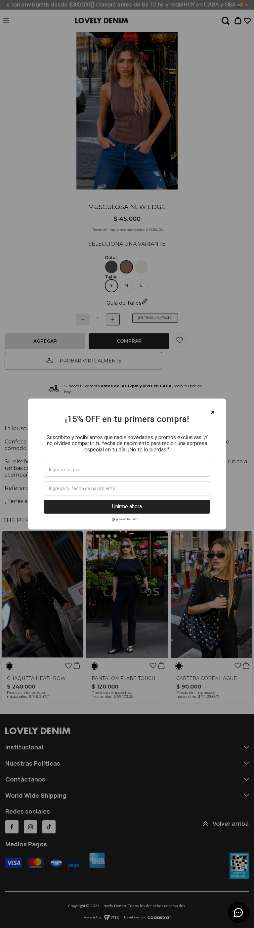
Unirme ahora (127, 506)
